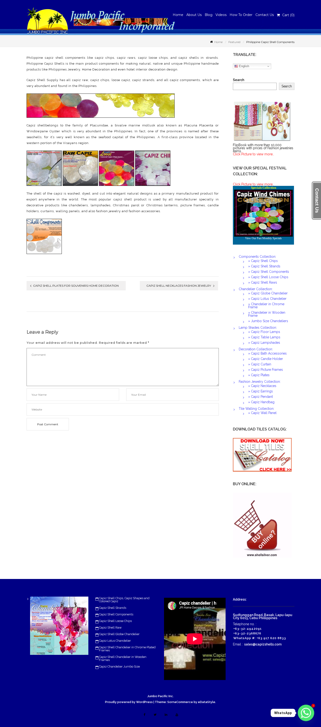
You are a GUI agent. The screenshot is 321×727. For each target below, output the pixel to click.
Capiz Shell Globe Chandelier (119, 634)
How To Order (241, 15)
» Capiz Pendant (260, 397)
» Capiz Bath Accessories (267, 353)
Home (178, 15)
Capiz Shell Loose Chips (115, 621)
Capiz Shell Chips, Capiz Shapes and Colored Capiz (124, 599)
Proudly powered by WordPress (129, 702)
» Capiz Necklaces (262, 386)
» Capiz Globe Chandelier (268, 293)
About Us (194, 15)
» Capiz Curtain (259, 364)
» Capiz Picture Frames (265, 369)
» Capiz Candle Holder (265, 359)
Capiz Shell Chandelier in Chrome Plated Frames (127, 648)
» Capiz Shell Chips (263, 261)
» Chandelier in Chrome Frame (266, 305)
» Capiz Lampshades (264, 342)
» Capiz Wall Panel (262, 413)
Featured (59, 47)
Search (238, 80)
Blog (208, 15)
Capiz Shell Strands (112, 608)
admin (48, 47)
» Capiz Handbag (261, 402)
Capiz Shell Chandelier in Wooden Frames (122, 658)
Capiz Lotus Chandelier (115, 640)
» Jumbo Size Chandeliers (268, 321)
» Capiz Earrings (260, 391)
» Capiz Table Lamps (264, 337)
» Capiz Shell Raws (262, 282)
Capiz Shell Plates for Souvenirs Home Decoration (76, 285)
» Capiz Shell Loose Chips (268, 277)
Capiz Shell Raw (110, 627)
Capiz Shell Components (116, 614)
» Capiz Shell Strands (264, 266)
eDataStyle (206, 702)
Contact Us (264, 15)
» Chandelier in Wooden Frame (266, 314)
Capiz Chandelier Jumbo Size (119, 666)
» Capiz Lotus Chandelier (267, 299)
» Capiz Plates (259, 375)
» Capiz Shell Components (268, 272)
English (243, 66)
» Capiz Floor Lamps (264, 332)
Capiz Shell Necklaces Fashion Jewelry (178, 285)
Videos (221, 15)
